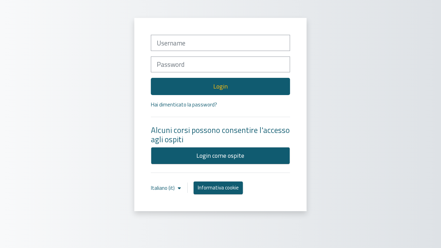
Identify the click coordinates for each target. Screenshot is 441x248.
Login (220, 86)
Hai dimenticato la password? (184, 104)
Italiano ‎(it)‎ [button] (163, 188)
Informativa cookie (218, 188)
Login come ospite (220, 155)
